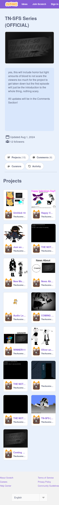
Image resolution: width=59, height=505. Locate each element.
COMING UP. (47, 315)
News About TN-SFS (47, 281)
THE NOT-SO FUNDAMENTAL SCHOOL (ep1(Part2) (47, 247)
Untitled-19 (19, 212)
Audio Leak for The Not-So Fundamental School (19, 315)
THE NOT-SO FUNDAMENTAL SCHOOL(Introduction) (19, 418)
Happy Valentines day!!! (47, 212)
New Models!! (19, 281)
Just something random (19, 247)
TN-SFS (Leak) (47, 418)
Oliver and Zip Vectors (47, 349)
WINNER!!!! (19, 349)
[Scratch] (11, 4)
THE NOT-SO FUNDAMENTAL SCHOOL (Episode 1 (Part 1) (19, 384)
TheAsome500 (19, 216)
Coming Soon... (19, 452)
